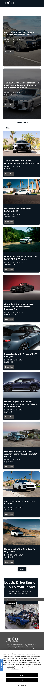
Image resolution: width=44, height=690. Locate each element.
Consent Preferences (1, 665)
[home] (8, 3)
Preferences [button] (15, 669)
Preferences (22, 685)
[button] (40, 3)
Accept (22, 675)
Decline (22, 680)
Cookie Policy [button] (10, 667)
